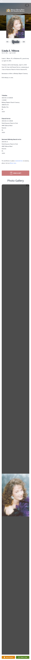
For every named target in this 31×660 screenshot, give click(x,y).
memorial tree (19, 161)
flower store (13, 163)
